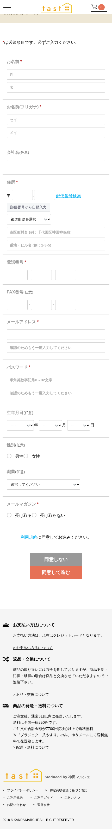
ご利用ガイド (43, 797)
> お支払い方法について (33, 648)
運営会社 (43, 805)
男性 (18, 456)
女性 (35, 456)
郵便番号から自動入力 (28, 207)
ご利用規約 (15, 797)
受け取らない (52, 515)
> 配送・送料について (31, 747)
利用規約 (29, 537)
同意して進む (56, 572)
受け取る (23, 515)
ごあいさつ (72, 797)
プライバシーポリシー (22, 790)
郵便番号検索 (68, 196)
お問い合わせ (16, 805)
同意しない (56, 559)
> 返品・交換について (31, 694)
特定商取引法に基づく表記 (68, 790)
